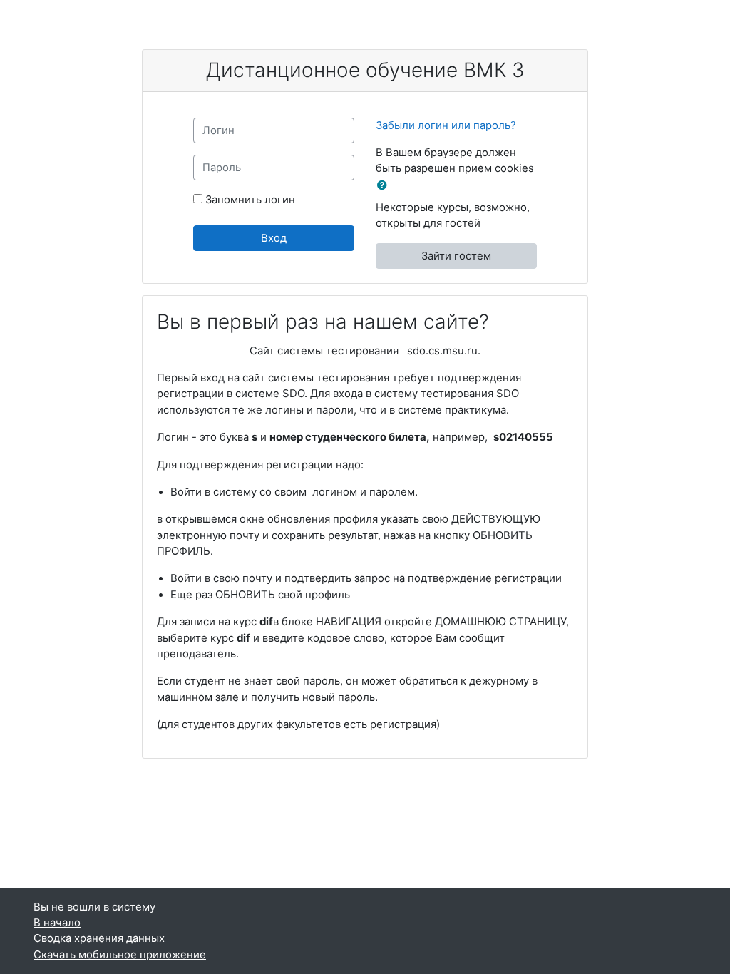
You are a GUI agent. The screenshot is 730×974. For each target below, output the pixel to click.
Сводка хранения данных (99, 938)
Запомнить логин (250, 199)
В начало (57, 922)
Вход (274, 238)
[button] (385, 185)
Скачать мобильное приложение (120, 954)
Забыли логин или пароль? (446, 125)
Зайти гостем (456, 256)
